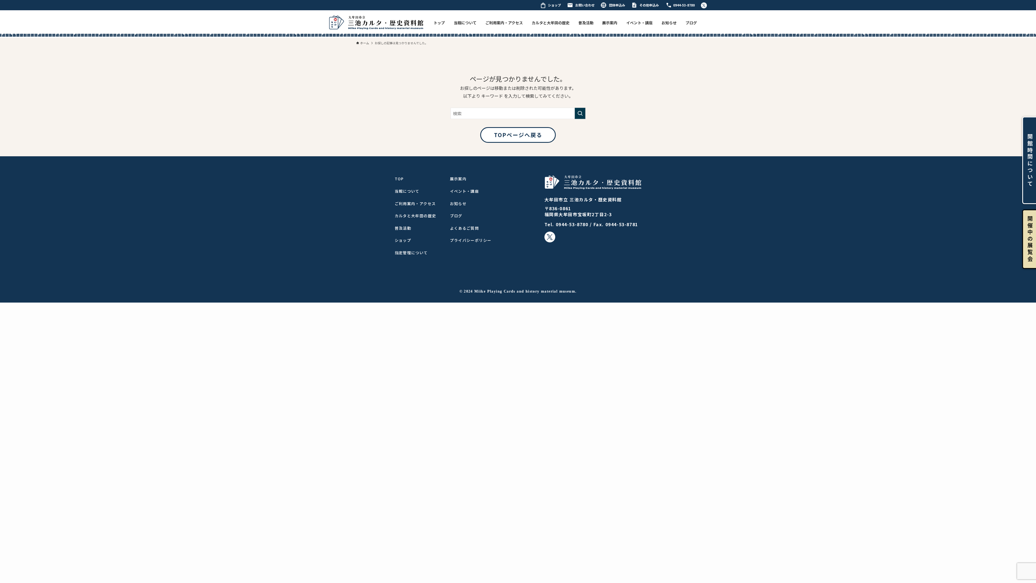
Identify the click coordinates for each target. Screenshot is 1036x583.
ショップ (554, 5)
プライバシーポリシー (471, 240)
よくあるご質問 (464, 228)
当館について (465, 22)
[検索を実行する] (580, 113)
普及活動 (586, 22)
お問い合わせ (585, 5)
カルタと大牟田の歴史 (551, 22)
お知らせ (669, 22)
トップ (439, 22)
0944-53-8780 (684, 5)
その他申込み (649, 5)
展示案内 (609, 22)
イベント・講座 (639, 22)
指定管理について (411, 252)
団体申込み (617, 5)
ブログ (691, 22)
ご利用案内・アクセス (504, 22)
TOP (399, 178)
